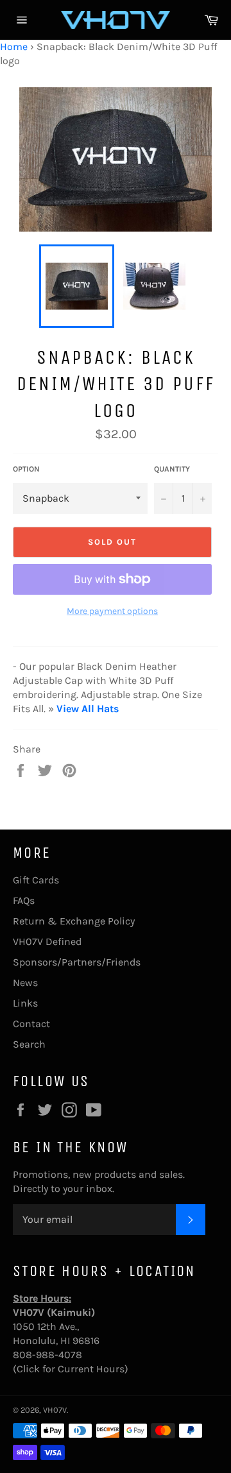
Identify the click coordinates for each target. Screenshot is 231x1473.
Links (25, 1003)
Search (29, 1044)
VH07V (55, 1410)
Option (26, 468)
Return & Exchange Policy (74, 921)
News (25, 982)
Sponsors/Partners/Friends (77, 962)
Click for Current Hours (70, 1369)
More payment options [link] (112, 611)
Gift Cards (36, 880)
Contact (31, 1023)
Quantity (172, 468)
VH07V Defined (47, 941)
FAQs (24, 900)
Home (14, 46)
